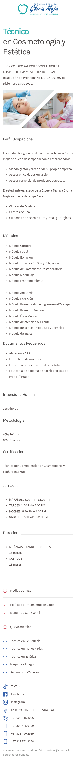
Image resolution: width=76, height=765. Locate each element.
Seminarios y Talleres (24, 672)
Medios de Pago (20, 590)
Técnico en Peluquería (25, 641)
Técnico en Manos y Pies (26, 648)
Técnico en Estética (23, 656)
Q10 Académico (20, 627)
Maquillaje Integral (22, 664)
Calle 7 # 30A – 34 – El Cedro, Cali (33, 710)
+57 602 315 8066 (22, 718)
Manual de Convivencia (25, 612)
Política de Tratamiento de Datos (32, 605)
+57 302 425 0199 (22, 726)
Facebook (17, 694)
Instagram (18, 702)
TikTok (15, 686)
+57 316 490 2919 (22, 733)
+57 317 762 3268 (22, 741)
